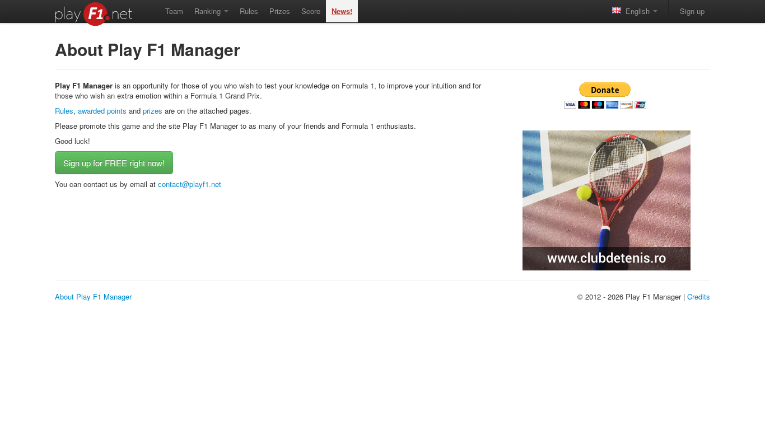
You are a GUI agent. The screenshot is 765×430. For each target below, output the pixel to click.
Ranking (208, 11)
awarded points (102, 110)
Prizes (279, 11)
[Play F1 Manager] (98, 13)
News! (342, 11)
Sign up (692, 11)
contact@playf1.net (189, 184)
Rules (249, 11)
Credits (698, 296)
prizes (152, 110)
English (636, 11)
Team (174, 11)
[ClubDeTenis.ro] (607, 199)
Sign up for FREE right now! (114, 163)
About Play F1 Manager (93, 296)
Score (310, 11)
